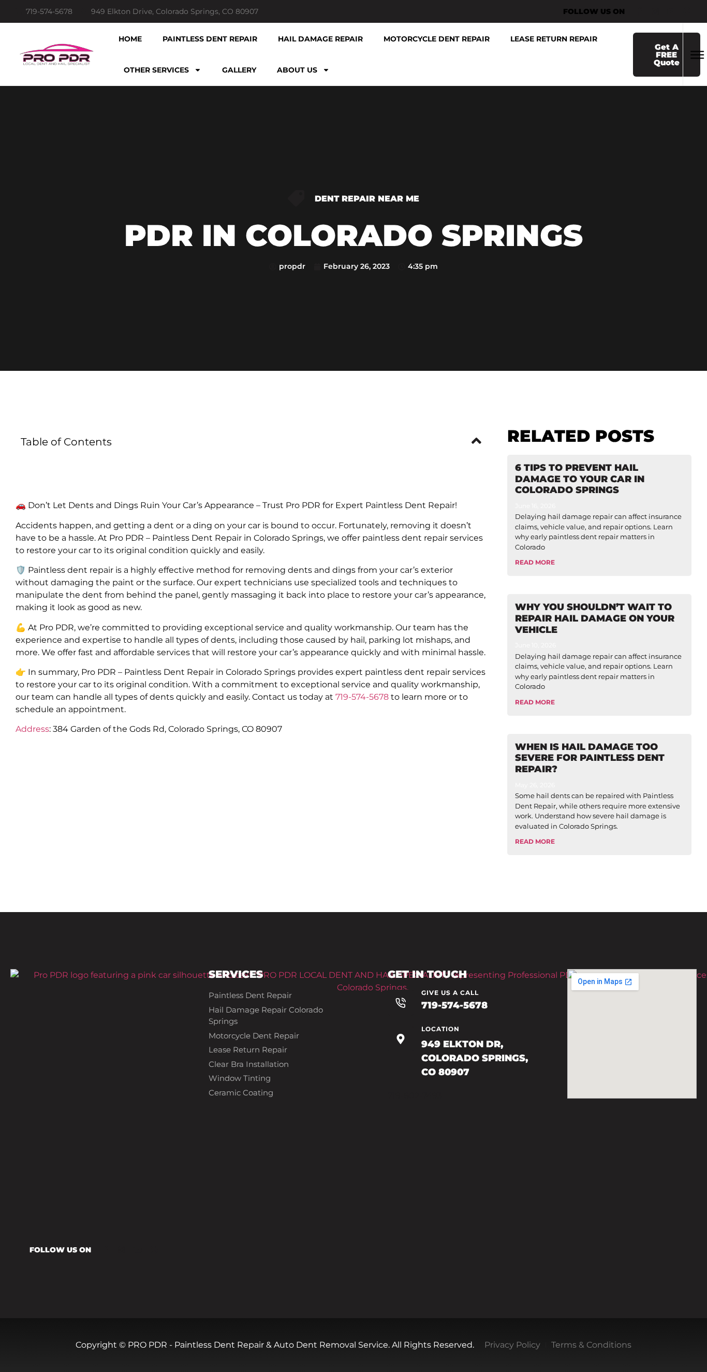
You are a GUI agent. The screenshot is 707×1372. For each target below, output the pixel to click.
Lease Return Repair (553, 39)
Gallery (239, 70)
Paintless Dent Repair (210, 39)
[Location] (401, 1039)
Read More (535, 562)
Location (440, 1029)
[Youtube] (671, 11)
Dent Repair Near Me (367, 199)
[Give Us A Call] (401, 1003)
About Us (297, 70)
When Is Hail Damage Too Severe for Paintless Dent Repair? (590, 758)
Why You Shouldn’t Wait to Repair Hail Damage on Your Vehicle (594, 618)
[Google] (687, 11)
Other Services (156, 70)
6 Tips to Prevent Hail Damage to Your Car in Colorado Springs (579, 479)
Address (32, 729)
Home (130, 39)
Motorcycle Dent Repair (437, 39)
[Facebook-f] (639, 11)
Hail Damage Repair (320, 39)
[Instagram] (655, 11)
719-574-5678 (362, 697)
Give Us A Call (450, 992)
